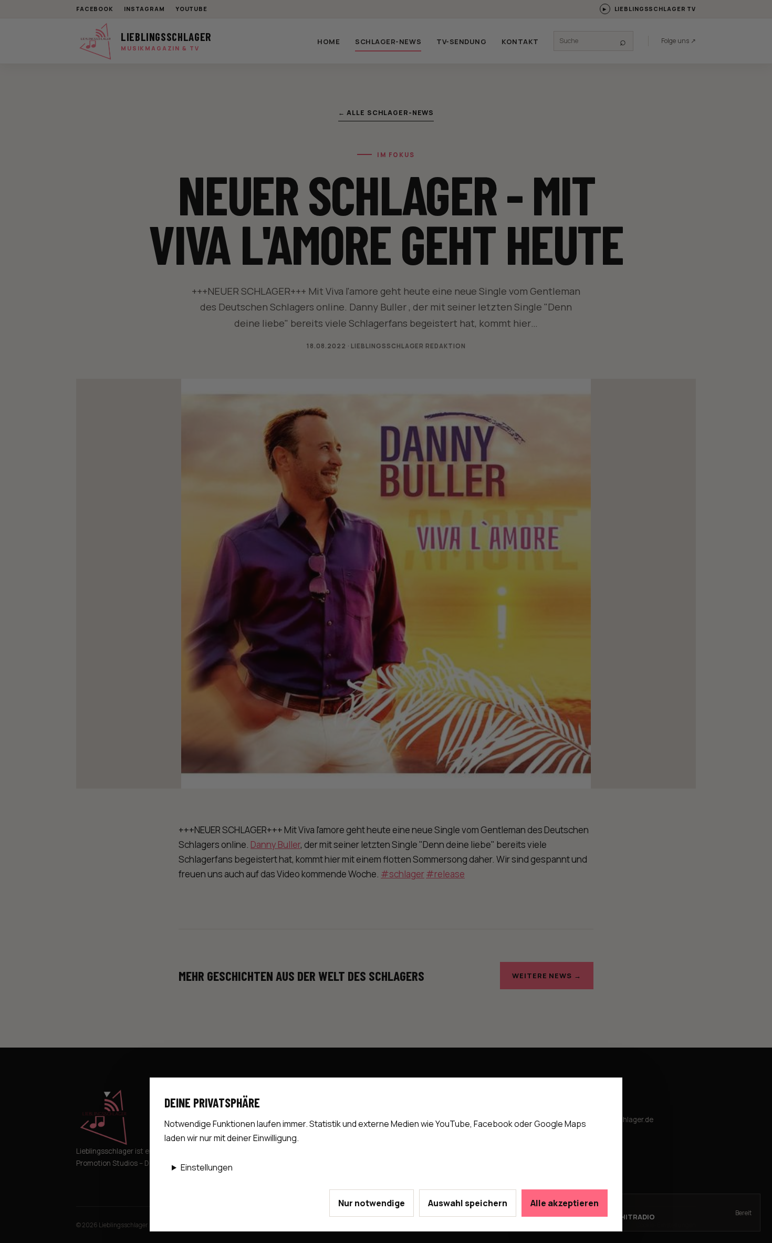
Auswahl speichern (467, 1203)
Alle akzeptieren (564, 1203)
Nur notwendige (371, 1203)
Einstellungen (207, 1167)
